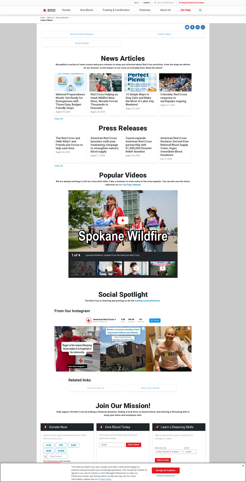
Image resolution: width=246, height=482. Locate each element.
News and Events (62, 18)
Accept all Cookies (165, 470)
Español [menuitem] (147, 2)
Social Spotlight (82, 43)
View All (58, 118)
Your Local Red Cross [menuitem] (164, 3)
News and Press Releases (82, 34)
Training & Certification (116, 10)
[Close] (243, 465)
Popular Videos (164, 34)
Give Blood (86, 10)
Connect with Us (95, 387)
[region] (123, 472)
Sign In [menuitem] (136, 2)
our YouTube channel (129, 184)
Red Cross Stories (150, 387)
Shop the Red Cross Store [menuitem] (192, 2)
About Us (165, 10)
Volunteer (145, 10)
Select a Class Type (160, 448)
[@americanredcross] (88, 320)
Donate (66, 10)
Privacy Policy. (105, 479)
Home (42, 18)
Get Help (186, 10)
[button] (200, 10)
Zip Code (186, 448)
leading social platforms (147, 300)
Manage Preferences (165, 475)
